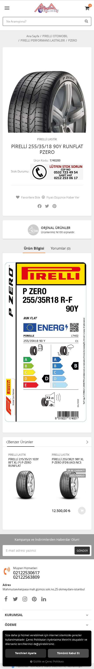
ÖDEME (10, 624)
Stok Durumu (19, 171)
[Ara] (87, 21)
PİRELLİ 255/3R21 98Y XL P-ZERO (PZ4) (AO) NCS (68, 461)
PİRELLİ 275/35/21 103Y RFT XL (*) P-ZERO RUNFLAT (23, 462)
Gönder (82, 550)
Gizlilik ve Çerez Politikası (48, 661)
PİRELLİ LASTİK (47, 139)
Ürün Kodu (41, 160)
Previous (6, 442)
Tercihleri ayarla (25, 653)
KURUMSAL (14, 615)
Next (87, 442)
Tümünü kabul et (68, 653)
